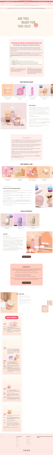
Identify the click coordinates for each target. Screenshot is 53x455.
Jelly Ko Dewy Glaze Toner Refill (20, 227)
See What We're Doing (26, 282)
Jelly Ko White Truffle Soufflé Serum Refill (33, 227)
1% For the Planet (18, 440)
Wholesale (17, 446)
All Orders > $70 (9, 1)
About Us (17, 437)
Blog (16, 441)
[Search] (2, 3)
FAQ (27, 437)
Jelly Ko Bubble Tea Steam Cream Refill (7, 227)
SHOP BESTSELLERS (26, 1)
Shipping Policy (28, 441)
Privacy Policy (28, 440)
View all (26, 182)
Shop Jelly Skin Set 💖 (26, 256)
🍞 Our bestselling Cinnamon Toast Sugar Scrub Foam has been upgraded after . (26, 8)
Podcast (17, 445)
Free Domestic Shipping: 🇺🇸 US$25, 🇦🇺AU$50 (43, 1)
